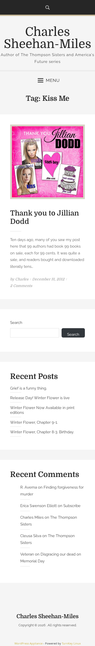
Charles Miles (32, 517)
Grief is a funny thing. (28, 388)
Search (16, 322)
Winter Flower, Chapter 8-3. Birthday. (42, 432)
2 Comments (21, 286)
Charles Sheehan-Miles (47, 38)
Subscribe (72, 506)
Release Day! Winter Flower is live (40, 398)
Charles (21, 279)
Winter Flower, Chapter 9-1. (34, 422)
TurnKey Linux (71, 643)
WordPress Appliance (28, 643)
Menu (53, 80)
